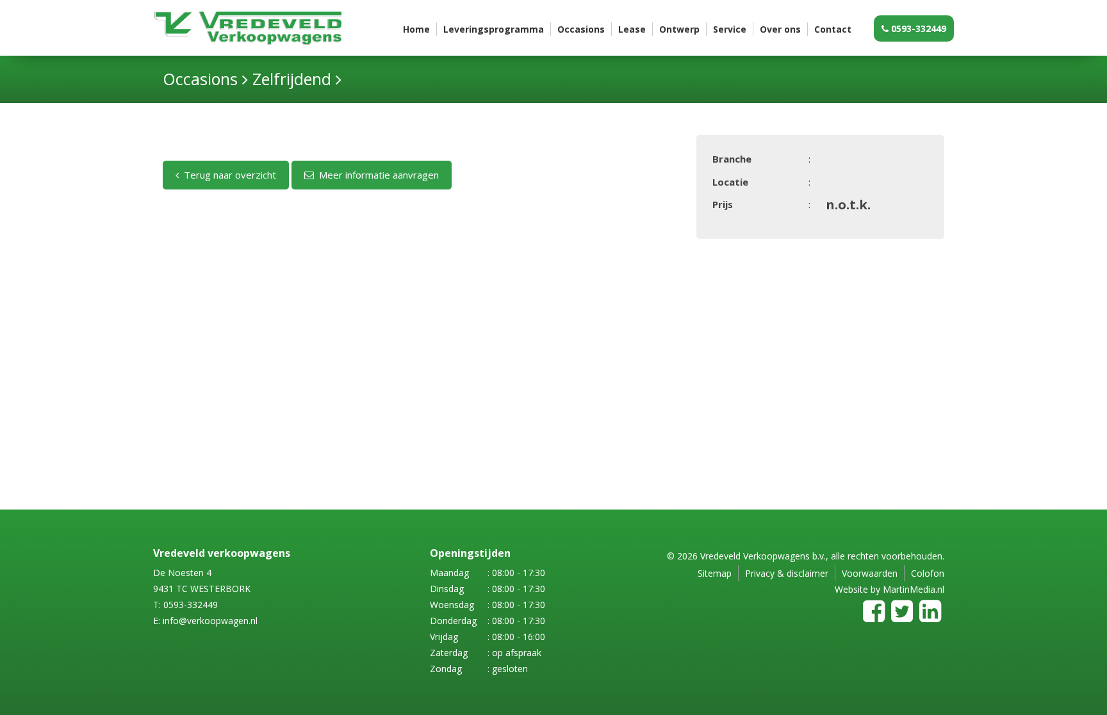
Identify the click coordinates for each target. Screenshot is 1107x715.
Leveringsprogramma (493, 29)
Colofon (927, 573)
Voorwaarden (870, 573)
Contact (832, 29)
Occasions (581, 29)
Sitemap (715, 573)
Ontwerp (679, 29)
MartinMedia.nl (913, 589)
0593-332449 (917, 28)
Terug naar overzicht (227, 174)
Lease (632, 29)
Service (729, 29)
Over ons (780, 29)
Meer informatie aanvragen (376, 174)
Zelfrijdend (291, 79)
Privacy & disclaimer (786, 573)
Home (416, 29)
